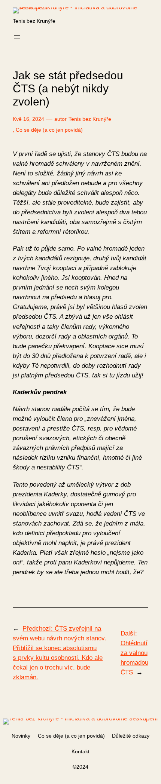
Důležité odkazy (130, 736)
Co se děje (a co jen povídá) (49, 130)
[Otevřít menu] (17, 36)
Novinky (21, 736)
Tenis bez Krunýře (34, 21)
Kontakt (80, 751)
